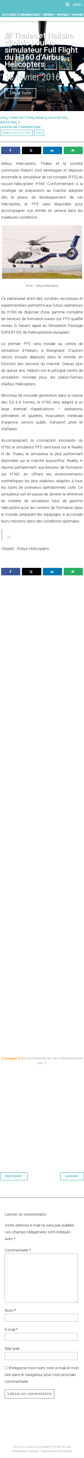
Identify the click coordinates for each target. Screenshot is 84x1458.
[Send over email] (73, 150)
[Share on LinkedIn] (52, 150)
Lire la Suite (20, 93)
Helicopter (57, 117)
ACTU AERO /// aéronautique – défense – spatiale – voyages (42, 14)
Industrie (8, 122)
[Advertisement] (43, 773)
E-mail (11, 1329)
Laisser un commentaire (20, 127)
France (41, 117)
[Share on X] (31, 150)
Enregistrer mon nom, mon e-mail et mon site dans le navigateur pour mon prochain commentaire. (42, 1375)
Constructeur (21, 117)
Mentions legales (23, 1447)
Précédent (14, 1176)
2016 (3, 117)
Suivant (72, 1176)
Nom (10, 1310)
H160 (39, 133)
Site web (12, 1348)
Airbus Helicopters (16, 133)
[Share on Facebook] (10, 150)
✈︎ (19, 122)
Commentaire (18, 1250)
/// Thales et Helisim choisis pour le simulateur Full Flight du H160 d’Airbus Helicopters (41, 50)
